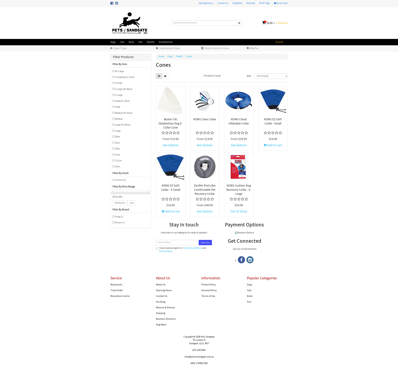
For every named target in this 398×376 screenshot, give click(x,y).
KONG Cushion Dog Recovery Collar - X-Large (238, 190)
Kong (119, 217)
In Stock (120, 180)
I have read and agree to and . (182, 250)
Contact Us (223, 3)
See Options (170, 145)
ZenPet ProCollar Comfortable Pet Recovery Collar (205, 190)
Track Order (116, 290)
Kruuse (120, 223)
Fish (140, 42)
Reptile (150, 42)
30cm (117, 137)
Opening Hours (206, 3)
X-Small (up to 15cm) (124, 77)
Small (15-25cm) (122, 101)
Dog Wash (237, 3)
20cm (117, 149)
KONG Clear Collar (204, 119)
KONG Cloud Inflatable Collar (239, 121)
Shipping (160, 313)
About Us (160, 285)
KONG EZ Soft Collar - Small (273, 121)
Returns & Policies (165, 308)
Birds (131, 42)
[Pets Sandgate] (129, 23)
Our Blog (160, 302)
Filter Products (123, 57)
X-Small (118, 83)
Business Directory (166, 319)
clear (132, 203)
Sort (249, 76)
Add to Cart (274, 145)
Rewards (251, 3)
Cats (122, 42)
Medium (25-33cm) (123, 113)
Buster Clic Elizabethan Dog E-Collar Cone (171, 123)
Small (117, 107)
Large (118, 131)
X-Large (119, 95)
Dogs (113, 42)
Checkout (282, 23)
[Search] (239, 23)
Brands (279, 42)
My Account (116, 285)
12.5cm (118, 161)
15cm (117, 155)
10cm (117, 167)
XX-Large (119, 71)
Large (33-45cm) (122, 125)
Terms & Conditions (192, 248)
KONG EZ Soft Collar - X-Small (170, 188)
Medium (119, 119)
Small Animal (165, 42)
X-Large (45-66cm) (123, 89)
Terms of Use (208, 296)
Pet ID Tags (264, 3)
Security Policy (209, 290)
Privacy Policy (165, 251)
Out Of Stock (238, 211)
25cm (117, 143)
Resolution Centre (120, 296)
